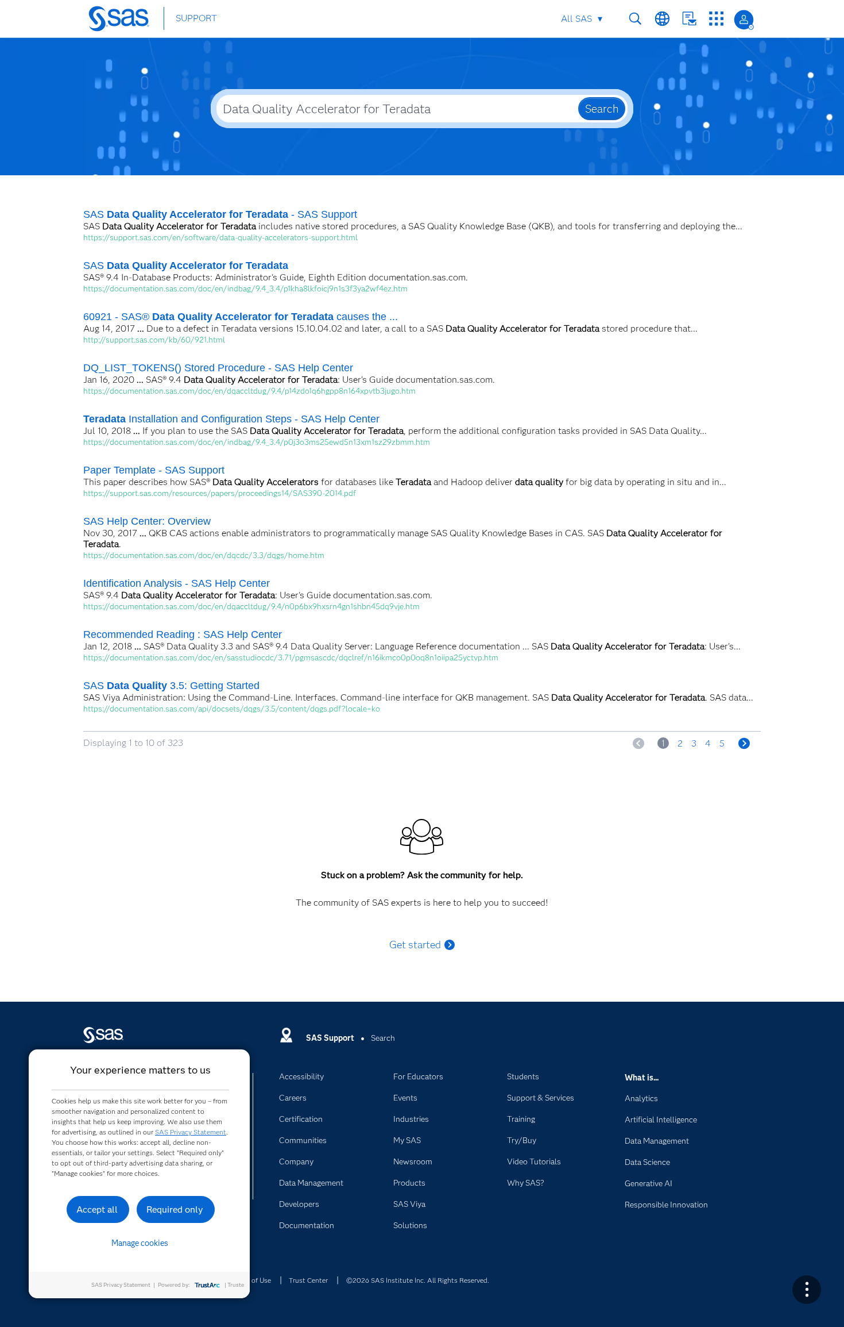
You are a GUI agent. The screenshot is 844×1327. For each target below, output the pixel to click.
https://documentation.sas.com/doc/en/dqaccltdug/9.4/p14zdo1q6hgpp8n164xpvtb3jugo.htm (249, 391)
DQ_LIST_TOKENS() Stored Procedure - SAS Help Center (218, 368)
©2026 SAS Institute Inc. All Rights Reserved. (417, 1280)
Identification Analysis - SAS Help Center (176, 583)
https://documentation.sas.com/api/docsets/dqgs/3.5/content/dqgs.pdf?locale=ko (231, 708)
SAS (185, 265)
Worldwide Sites (662, 18)
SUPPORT (196, 18)
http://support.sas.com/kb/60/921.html (154, 339)
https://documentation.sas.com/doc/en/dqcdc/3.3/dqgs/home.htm (203, 555)
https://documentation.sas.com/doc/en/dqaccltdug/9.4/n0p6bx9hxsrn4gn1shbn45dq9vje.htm (251, 606)
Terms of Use (251, 1280)
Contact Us (689, 18)
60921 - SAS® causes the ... (240, 316)
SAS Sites (716, 18)
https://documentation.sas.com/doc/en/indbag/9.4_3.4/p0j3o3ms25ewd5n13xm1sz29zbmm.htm (256, 442)
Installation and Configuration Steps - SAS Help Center (231, 419)
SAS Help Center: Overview (147, 521)
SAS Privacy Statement (190, 1132)
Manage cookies (139, 1243)
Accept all (97, 1209)
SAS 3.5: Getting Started (171, 685)
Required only (174, 1209)
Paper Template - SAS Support (153, 470)
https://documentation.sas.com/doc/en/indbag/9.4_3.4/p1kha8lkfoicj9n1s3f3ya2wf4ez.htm (245, 288)
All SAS (576, 18)
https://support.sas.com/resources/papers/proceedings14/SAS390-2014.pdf (219, 493)
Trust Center (308, 1280)
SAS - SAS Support (220, 214)
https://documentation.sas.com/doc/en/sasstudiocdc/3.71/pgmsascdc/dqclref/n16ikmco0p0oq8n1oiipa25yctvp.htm (290, 657)
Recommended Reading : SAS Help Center (182, 634)
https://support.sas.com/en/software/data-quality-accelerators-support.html (220, 237)
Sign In (744, 20)
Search (635, 18)
